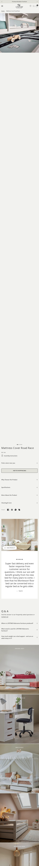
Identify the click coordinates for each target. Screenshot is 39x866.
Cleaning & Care (6, 503)
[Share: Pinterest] (12, 510)
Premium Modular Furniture (19, 1)
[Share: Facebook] (8, 510)
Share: (3, 509)
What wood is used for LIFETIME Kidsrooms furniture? (15, 630)
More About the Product (9, 495)
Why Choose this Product (9, 480)
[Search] (33, 6)
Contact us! (4, 617)
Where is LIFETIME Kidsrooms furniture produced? (17, 623)
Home (3, 11)
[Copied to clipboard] (19, 510)
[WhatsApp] (15, 510)
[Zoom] (19, 33)
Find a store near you (8, 463)
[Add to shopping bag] (19, 471)
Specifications (5, 487)
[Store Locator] (30, 6)
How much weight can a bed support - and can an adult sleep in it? (17, 637)
